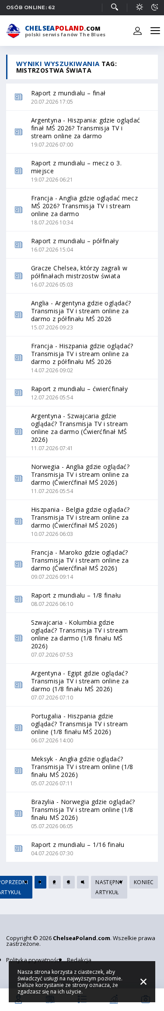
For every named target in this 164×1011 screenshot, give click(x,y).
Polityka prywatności (33, 960)
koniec (144, 882)
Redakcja (79, 960)
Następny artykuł (109, 887)
